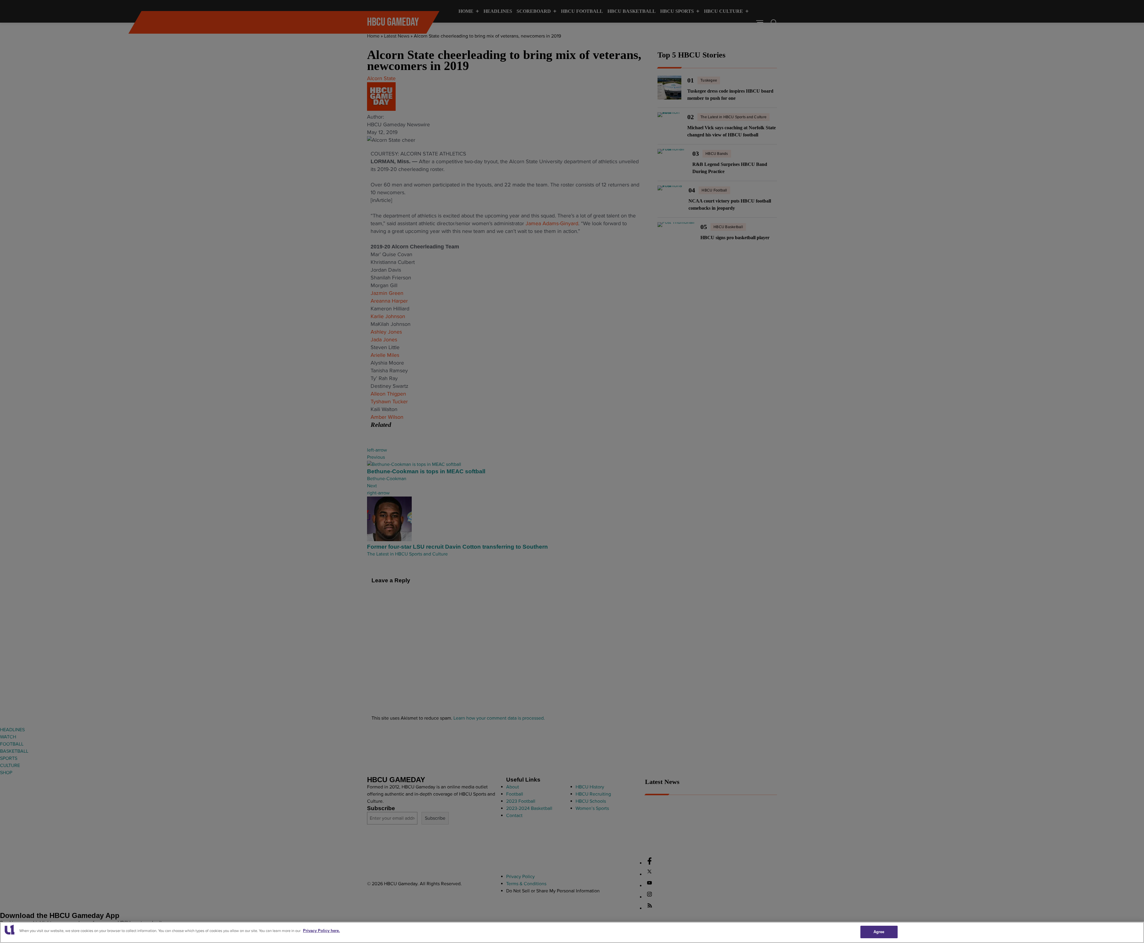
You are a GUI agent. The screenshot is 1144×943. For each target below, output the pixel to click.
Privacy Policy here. (321, 930)
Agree (879, 932)
